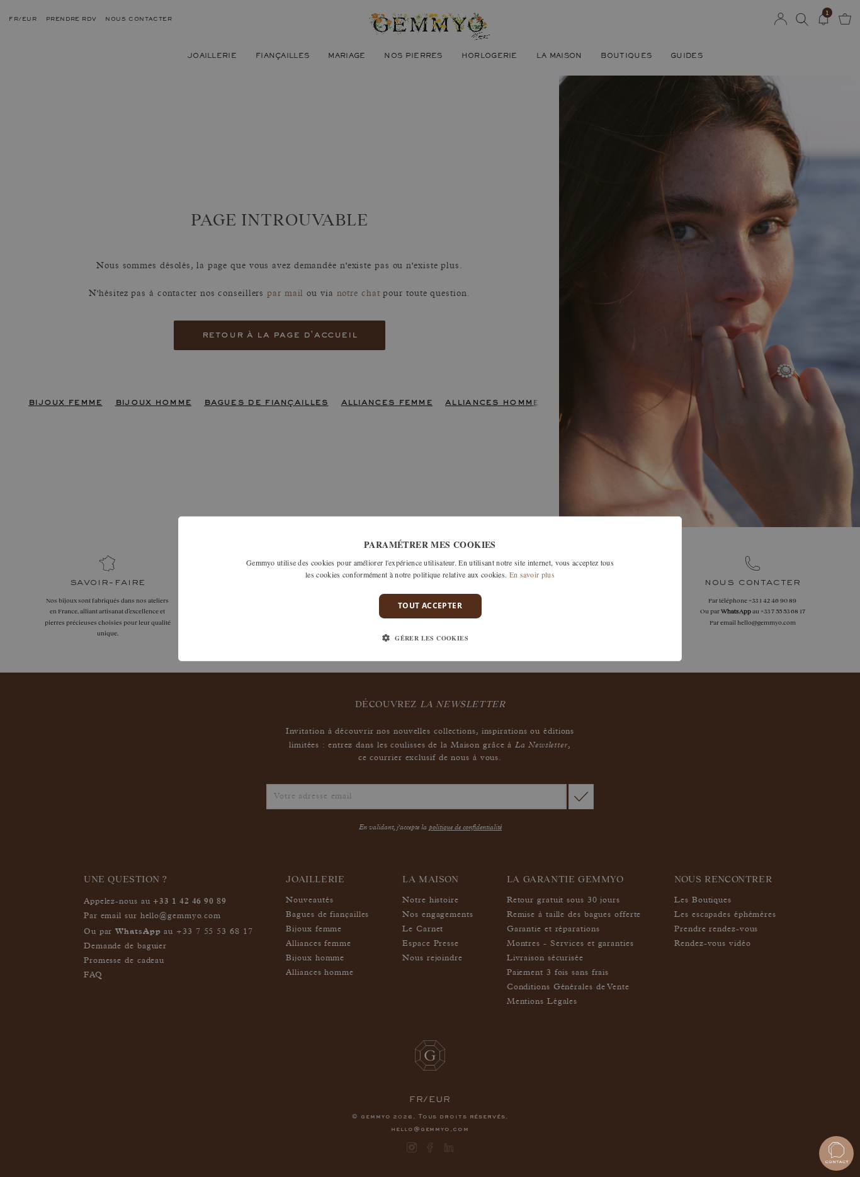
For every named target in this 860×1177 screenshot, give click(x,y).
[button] (430, 638)
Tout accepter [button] (430, 605)
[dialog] (430, 588)
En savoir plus (532, 574)
